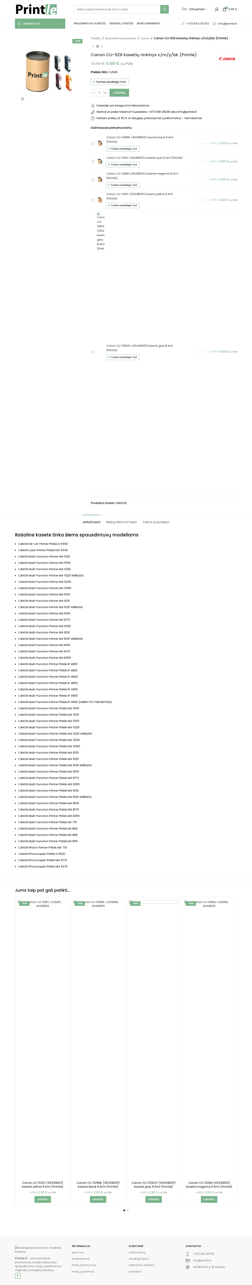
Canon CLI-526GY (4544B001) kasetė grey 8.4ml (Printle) (154, 1185)
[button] (43, 1199)
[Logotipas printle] (40, 1250)
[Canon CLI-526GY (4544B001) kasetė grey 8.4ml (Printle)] (154, 1039)
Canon (145, 38)
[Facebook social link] (18, 1275)
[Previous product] (93, 46)
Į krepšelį (119, 93)
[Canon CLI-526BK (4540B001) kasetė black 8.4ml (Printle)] (98, 1039)
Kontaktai (135, 1271)
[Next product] (102, 46)
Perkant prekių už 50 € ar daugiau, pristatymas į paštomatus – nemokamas (149, 118)
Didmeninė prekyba (141, 1265)
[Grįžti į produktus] (97, 46)
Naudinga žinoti (139, 1259)
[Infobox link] (211, 1255)
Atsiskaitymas (81, 1259)
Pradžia (96, 38)
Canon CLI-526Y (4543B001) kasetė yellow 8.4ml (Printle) (42, 1185)
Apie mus (78, 1252)
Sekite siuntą (137, 1252)
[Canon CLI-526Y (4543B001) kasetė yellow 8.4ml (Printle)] (43, 1039)
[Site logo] (36, 9)
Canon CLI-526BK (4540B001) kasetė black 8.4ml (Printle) (98, 1185)
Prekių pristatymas (84, 1265)
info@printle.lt (227, 23)
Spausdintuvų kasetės (120, 38)
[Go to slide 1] (124, 1210)
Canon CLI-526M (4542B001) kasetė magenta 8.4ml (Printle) (209, 1185)
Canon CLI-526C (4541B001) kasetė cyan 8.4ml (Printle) (144, 158)
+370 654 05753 (197, 23)
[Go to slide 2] (128, 1210)
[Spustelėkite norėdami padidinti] (22, 98)
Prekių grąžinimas (83, 1271)
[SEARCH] (164, 9)
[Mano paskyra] (216, 9)
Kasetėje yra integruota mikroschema (123, 105)
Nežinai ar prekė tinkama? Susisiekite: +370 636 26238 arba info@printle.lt (147, 112)
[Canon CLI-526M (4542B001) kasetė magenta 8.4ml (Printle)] (209, 1039)
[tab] (92, 520)
